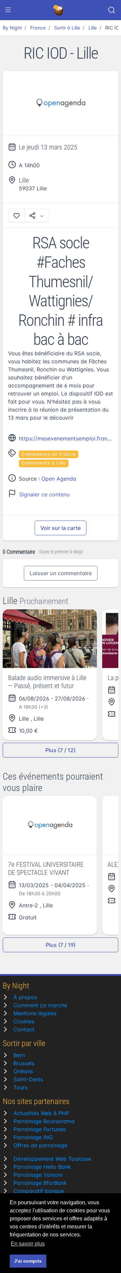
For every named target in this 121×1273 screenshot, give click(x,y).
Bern (19, 1055)
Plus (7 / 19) (61, 945)
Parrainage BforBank (40, 1182)
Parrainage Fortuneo (39, 1129)
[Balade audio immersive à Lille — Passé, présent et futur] (50, 638)
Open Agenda (58, 478)
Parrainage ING (33, 1137)
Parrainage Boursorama (44, 1121)
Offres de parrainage (40, 1145)
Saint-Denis (28, 1079)
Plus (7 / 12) (60, 750)
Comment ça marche (40, 1005)
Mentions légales (34, 1013)
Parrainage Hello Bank (42, 1166)
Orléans (23, 1071)
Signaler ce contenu (44, 494)
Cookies (23, 1021)
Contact (23, 1029)
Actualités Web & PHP (41, 1113)
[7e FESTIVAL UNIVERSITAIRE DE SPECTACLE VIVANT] (50, 825)
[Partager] (37, 215)
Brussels (23, 1063)
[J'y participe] (16, 215)
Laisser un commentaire (61, 573)
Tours (20, 1087)
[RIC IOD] (60, 103)
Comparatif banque (38, 1191)
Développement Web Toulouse (52, 1158)
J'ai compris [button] (28, 1261)
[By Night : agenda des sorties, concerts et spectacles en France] (59, 10)
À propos (25, 997)
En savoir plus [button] (28, 1244)
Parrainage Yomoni (38, 1174)
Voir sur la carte (60, 528)
